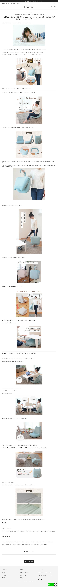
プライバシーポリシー (23, 575)
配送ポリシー (22, 579)
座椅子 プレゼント (37, 14)
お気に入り (18, 3)
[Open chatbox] (55, 584)
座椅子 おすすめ (19, 14)
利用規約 (21, 573)
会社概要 (3, 3)
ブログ (30, 12)
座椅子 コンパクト (31, 14)
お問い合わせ (8, 3)
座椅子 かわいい (24, 14)
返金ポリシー (22, 577)
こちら (9, 536)
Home (27, 12)
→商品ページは (5, 536)
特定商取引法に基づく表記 (24, 572)
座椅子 (15, 14)
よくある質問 (13, 3)
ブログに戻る (30, 561)
